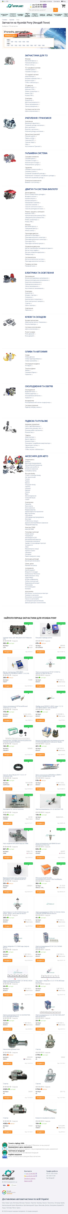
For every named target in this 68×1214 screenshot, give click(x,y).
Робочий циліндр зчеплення (34, 131)
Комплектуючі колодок (32, 162)
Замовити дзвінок (29, 1178)
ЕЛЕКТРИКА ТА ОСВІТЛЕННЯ (39, 272)
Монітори (28, 519)
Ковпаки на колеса (31, 565)
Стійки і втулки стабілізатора (34, 449)
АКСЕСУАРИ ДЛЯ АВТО (36, 456)
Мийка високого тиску (32, 575)
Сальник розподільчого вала (34, 209)
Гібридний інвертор (31, 524)
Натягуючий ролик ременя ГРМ (35, 215)
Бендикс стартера (31, 295)
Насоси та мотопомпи (32, 599)
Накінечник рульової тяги (33, 428)
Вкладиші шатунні (31, 196)
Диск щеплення (30, 127)
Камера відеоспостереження (34, 511)
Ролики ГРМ (29, 95)
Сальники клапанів (31, 204)
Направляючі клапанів (32, 202)
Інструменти (29, 545)
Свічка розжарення (31, 106)
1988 (39, 45)
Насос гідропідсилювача (32, 426)
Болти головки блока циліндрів (35, 194)
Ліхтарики (28, 554)
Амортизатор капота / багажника (35, 322)
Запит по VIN (28, 1181)
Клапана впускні (30, 198)
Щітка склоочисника (31, 329)
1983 (19, 45)
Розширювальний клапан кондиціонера (38, 402)
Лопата (27, 492)
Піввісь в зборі (30, 138)
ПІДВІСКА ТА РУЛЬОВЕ (36, 420)
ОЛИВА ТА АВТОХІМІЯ (36, 351)
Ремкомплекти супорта (32, 164)
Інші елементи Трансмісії (33, 146)
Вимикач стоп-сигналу (32, 182)
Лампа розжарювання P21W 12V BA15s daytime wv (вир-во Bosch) (48, 672)
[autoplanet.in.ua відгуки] (9, 1192)
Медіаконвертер (30, 510)
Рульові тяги (29, 432)
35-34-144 (37, 7)
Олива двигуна (30, 357)
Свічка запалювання (31, 286)
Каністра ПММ (29, 529)
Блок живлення (30, 508)
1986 (31, 45)
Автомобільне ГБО (31, 537)
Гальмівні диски (30, 69)
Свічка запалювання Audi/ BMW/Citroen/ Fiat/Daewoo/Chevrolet (48, 844)
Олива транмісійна (31, 361)
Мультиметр (29, 506)
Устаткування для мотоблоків (34, 601)
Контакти (57, 1)
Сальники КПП (29, 140)
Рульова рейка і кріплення (33, 430)
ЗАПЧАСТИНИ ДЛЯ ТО (36, 55)
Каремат (27, 490)
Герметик (28, 374)
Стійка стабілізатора (31, 82)
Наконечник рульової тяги (11, 1049)
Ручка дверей (29, 336)
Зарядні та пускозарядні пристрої (35, 543)
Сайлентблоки (29, 447)
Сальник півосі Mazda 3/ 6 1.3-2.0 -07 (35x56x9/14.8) (14, 775)
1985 (27, 45)
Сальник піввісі (30, 142)
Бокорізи (28, 588)
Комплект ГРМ (29, 89)
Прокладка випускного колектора (35, 239)
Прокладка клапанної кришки (34, 243)
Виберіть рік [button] (10, 35)
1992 (15, 42)
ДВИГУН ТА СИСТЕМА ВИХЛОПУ (41, 189)
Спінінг (27, 499)
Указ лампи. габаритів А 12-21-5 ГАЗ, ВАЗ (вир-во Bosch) (50, 981)
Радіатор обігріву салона (33, 407)
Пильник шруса (30, 136)
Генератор (28, 297)
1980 (8, 45)
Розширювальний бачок (33, 395)
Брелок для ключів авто (32, 561)
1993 (19, 42)
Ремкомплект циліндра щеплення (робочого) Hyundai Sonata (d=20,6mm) (17, 741)
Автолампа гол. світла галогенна (13, 809)
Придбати (7, 652)
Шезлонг (28, 488)
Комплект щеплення (31, 129)
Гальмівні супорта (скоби (33, 169)
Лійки (27, 547)
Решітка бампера (30, 324)
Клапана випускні (30, 200)
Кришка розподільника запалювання (37, 280)
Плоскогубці (29, 585)
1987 (35, 45)
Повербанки (29, 536)
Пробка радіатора (31, 393)
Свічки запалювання (31, 104)
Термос (27, 481)
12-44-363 (37, 5)
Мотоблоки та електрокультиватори (36, 593)
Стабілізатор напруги (31, 521)
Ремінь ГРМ (29, 93)
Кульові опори (30, 80)
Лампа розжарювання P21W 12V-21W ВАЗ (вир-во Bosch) (49, 947)
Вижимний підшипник (32, 123)
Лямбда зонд (29, 254)
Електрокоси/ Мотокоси (32, 574)
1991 (12, 42)
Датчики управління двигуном (34, 252)
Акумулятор (29, 100)
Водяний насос (30, 87)
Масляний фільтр (30, 61)
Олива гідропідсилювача (33, 359)
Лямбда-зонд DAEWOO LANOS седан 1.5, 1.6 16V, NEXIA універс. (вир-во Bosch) (49, 706)
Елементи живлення (31, 469)
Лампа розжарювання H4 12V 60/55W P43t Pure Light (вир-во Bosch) (16, 1015)
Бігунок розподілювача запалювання (37, 278)
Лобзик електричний (31, 581)
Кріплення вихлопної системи (34, 259)
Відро (27, 494)
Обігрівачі (28, 552)
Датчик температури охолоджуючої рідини (38, 248)
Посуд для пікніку (30, 484)
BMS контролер (30, 513)
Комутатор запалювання (33, 282)
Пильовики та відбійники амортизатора (37, 443)
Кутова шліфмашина (31, 579)
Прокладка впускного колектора (35, 237)
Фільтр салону (29, 65)
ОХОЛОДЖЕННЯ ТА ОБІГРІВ (39, 386)
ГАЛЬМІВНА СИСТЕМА (36, 153)
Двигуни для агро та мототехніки (35, 602)
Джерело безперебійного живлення (36, 523)
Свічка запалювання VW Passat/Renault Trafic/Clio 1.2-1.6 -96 (15, 706)
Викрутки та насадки (31, 572)
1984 (23, 45)
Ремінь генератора (31, 91)
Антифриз (28, 365)
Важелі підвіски (30, 439)
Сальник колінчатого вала (33, 206)
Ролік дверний (30, 334)
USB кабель (28, 515)
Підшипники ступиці (31, 445)
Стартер (28, 303)
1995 (27, 42)
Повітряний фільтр (31, 63)
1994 (23, 42)
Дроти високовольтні (32, 102)
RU (7, 1)
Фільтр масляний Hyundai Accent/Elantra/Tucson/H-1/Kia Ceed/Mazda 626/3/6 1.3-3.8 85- (49, 878)
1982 (15, 45)
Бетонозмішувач (30, 587)
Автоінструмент (30, 570)
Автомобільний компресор (33, 465)
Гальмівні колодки (31, 71)
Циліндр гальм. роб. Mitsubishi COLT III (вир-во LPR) (17, 638)
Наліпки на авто (30, 550)
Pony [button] (32, 35)
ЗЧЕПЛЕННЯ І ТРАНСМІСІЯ (38, 117)
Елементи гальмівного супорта (45, 1118)
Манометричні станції (32, 549)
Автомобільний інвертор (33, 539)
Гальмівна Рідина (30, 372)
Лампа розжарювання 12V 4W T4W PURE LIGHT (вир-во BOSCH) (50, 1015)
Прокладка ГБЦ (30, 241)
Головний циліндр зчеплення (34, 125)
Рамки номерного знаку (32, 556)
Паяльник (28, 504)
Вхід (63, 1)
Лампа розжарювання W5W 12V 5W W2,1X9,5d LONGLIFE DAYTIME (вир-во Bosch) (50, 912)
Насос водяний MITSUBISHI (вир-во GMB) (15, 843)
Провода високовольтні (33, 284)
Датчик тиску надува (31, 250)
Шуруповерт (29, 577)
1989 (43, 45)
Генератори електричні (32, 541)
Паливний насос (30, 266)
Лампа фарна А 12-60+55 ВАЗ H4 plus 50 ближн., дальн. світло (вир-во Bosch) (16, 912)
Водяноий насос (30, 391)
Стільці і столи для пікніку (33, 475)
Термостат (28, 397)
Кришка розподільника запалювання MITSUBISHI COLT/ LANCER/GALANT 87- (14, 878)
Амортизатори (30, 76)
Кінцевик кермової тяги (32, 78)
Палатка (27, 486)
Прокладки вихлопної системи (34, 261)
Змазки (27, 370)
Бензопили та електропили (33, 597)
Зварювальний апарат (32, 583)
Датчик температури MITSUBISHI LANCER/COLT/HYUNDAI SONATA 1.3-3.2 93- (16, 672)
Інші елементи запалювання (34, 288)
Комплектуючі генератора (33, 299)
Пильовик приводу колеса (44, 638)
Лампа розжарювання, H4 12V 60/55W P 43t (49, 809)
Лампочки (28, 310)
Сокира (27, 479)
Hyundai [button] (22, 35)
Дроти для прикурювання (33, 463)
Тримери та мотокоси (32, 595)
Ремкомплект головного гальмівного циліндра (40, 175)
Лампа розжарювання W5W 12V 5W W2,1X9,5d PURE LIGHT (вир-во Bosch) (17, 981)
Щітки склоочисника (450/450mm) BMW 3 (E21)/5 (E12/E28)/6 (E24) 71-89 (48, 775)
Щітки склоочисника (31, 111)
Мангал (27, 483)
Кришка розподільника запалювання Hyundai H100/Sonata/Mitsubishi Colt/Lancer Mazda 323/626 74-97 (50, 741)
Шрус (27, 144)
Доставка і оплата (46, 1)
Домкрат (27, 461)
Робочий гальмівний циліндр (34, 177)
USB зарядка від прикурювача (34, 517)
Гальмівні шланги (30, 171)
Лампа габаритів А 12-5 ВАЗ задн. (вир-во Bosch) (16, 947)
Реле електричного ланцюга (34, 301)
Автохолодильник (30, 496)
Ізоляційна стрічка (30, 471)
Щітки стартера (30, 305)
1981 (12, 45)
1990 (8, 42)
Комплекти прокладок (32, 235)
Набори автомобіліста (32, 467)
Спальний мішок (30, 498)
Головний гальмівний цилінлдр (35, 173)
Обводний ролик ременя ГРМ (34, 217)
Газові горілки (29, 534)
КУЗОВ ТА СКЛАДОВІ (35, 316)
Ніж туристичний (30, 477)
